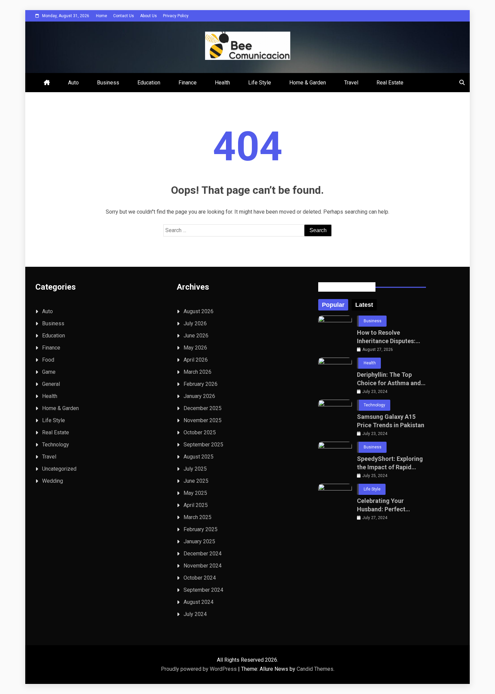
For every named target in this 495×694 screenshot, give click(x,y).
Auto (73, 82)
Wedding (52, 481)
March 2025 (197, 517)
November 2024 (203, 565)
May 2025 (195, 493)
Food (48, 360)
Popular (333, 304)
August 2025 (198, 456)
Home (101, 15)
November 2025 (203, 420)
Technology (55, 444)
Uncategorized (59, 469)
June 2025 (196, 481)
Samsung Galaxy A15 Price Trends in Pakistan (390, 421)
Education (148, 82)
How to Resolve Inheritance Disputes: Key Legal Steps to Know (391, 337)
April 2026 (196, 360)
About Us (148, 15)
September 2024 (203, 590)
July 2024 (195, 614)
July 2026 (195, 323)
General (51, 384)
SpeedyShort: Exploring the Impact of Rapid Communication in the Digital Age (390, 463)
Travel (351, 82)
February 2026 (201, 384)
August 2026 (198, 311)
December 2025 (203, 408)
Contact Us (123, 15)
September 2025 (203, 444)
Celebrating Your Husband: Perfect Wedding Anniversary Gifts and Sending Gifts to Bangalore (389, 505)
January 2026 (199, 396)
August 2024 (198, 602)
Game (49, 372)
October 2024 (200, 578)
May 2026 (195, 347)
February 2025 (201, 529)
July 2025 (195, 469)
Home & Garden (307, 82)
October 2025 (200, 432)
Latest (364, 304)
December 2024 (203, 553)
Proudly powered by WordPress (199, 669)
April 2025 (196, 505)
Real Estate (389, 82)
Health (222, 82)
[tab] (333, 305)
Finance (187, 82)
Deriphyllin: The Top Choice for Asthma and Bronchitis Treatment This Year (389, 379)
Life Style (259, 82)
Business (108, 82)
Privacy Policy (176, 15)
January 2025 (199, 541)
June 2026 (196, 335)
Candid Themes (315, 669)
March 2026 (197, 372)
